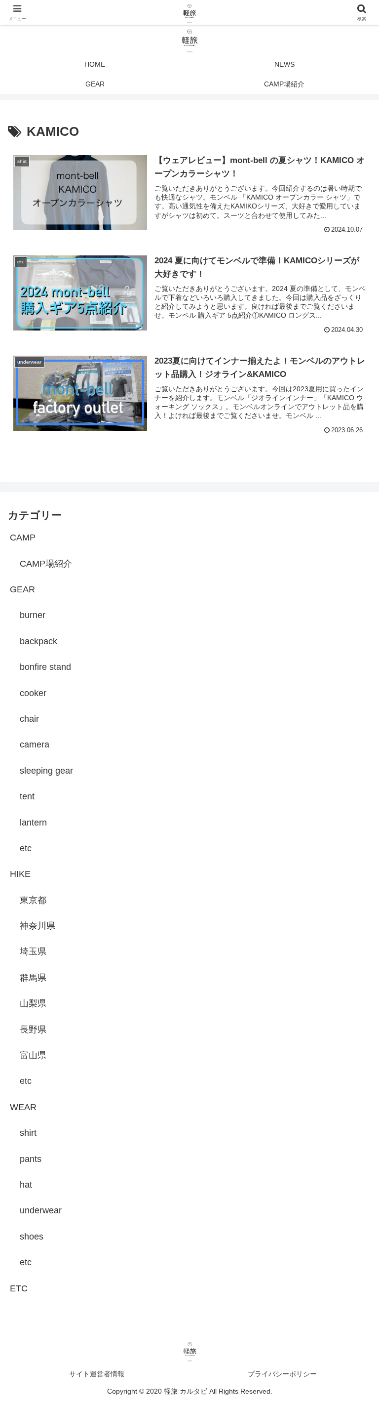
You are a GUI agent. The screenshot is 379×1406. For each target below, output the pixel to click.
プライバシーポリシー (282, 1374)
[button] (350, 1292)
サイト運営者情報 (96, 1374)
